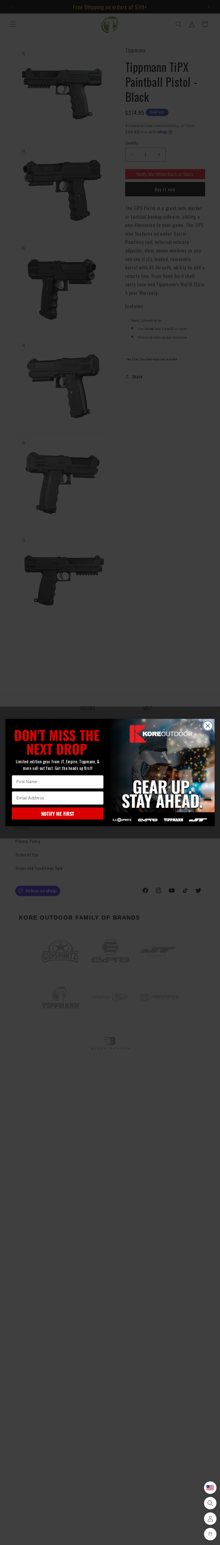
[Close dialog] (208, 725)
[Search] (210, 1503)
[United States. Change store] (210, 1487)
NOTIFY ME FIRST (57, 813)
